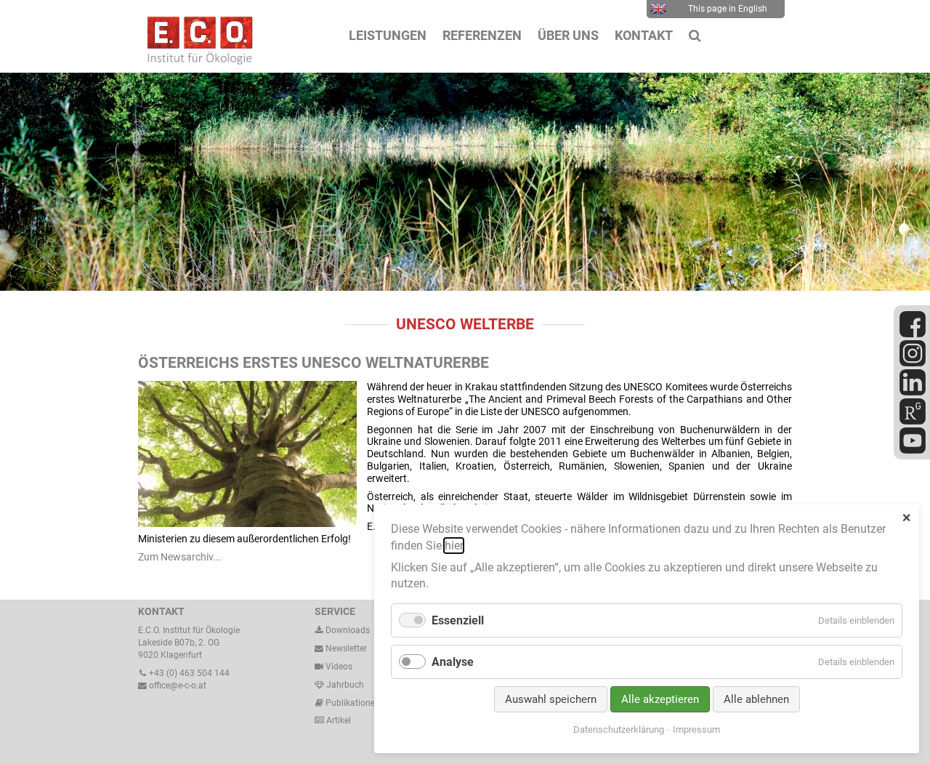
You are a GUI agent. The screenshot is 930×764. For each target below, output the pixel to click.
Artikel (337, 720)
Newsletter (345, 648)
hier (454, 545)
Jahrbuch (344, 685)
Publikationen (351, 703)
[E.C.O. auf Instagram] (912, 363)
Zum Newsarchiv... (180, 557)
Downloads (346, 630)
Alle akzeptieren (660, 699)
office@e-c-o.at (176, 685)
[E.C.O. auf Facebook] (912, 334)
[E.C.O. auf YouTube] (912, 451)
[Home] (196, 61)
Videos (339, 667)
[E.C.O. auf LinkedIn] (912, 392)
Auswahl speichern (551, 699)
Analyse (453, 662)
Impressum (696, 729)
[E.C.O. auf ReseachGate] (912, 421)
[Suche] (695, 35)
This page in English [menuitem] (727, 9)
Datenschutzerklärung (618, 729)
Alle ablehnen (756, 699)
